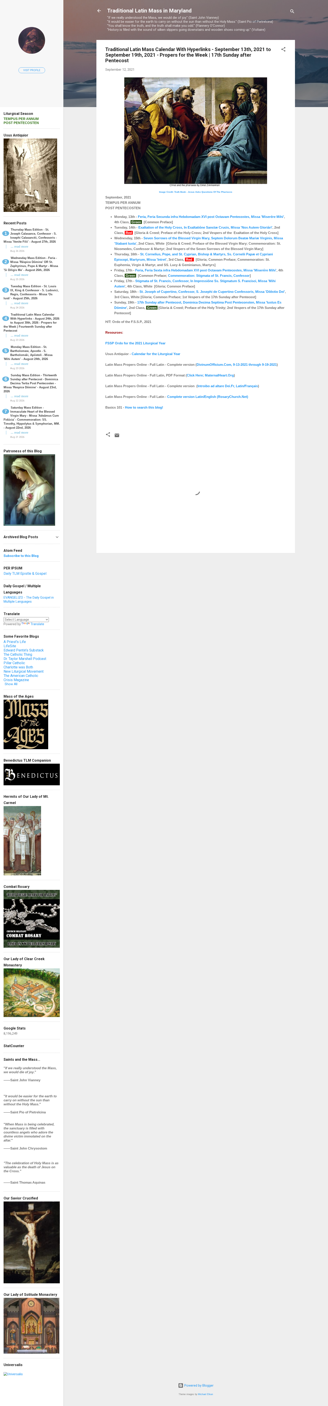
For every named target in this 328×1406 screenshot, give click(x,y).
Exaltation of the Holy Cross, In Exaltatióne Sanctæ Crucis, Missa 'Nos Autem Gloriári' (205, 227)
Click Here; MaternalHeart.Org (210, 375)
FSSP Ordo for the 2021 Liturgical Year (135, 343)
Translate (37, 624)
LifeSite (10, 646)
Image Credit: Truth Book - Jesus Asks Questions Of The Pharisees (195, 192)
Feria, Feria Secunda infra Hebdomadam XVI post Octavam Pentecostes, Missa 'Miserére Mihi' (211, 217)
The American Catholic (21, 676)
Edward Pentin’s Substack (24, 650)
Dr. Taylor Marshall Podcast (25, 659)
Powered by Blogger (198, 1385)
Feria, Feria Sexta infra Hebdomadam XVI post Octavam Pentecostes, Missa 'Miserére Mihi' (205, 270)
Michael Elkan (205, 1394)
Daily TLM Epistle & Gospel (25, 573)
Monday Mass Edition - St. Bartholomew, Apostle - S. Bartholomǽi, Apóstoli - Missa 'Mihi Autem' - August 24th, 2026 (28, 353)
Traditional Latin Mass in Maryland (149, 11)
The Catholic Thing (18, 654)
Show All (11, 684)
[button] (283, 50)
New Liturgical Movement (24, 671)
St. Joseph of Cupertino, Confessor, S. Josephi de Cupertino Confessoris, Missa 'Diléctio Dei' (212, 292)
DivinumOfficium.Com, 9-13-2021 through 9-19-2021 (237, 364)
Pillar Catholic (14, 663)
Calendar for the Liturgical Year (156, 354)
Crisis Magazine (16, 680)
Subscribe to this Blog (21, 556)
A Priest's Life (15, 642)
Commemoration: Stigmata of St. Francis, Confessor (209, 275)
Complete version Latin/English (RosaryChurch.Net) (207, 397)
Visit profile (31, 70)
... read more (19, 246)
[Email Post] (117, 437)
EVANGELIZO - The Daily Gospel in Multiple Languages (29, 599)
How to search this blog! (144, 407)
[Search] (292, 12)
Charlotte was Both (18, 667)
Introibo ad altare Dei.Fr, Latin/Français (227, 386)
